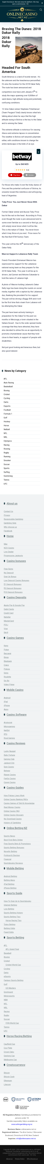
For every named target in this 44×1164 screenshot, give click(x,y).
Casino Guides (15, 787)
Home (10, 536)
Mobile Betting (15, 868)
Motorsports (9, 996)
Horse (6, 425)
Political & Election (12, 855)
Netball (7, 429)
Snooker (7, 460)
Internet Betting (10, 905)
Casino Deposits (16, 597)
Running (7, 456)
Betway (7, 771)
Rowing (7, 449)
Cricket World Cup (13, 965)
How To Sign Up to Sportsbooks (17, 901)
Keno (6, 646)
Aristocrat (8, 722)
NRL (5, 437)
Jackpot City (9, 763)
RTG (5, 734)
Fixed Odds (9, 932)
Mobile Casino (15, 689)
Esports (7, 406)
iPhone (7, 705)
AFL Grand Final (12, 949)
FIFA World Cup (12, 1023)
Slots (6, 673)
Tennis (6, 480)
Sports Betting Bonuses (14, 847)
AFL (5, 379)
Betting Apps (9, 880)
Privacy (7, 515)
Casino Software (17, 714)
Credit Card (8, 613)
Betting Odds (9, 928)
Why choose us (10, 527)
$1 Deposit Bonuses (12, 584)
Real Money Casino (12, 807)
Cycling (7, 398)
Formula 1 (8, 414)
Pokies (7, 669)
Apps (6, 709)
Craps (6, 665)
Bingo (6, 657)
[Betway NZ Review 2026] (22, 160)
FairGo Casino (10, 778)
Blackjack (8, 661)
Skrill (6, 632)
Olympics (8, 441)
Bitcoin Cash (9, 1077)
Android (7, 698)
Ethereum (8, 1081)
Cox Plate (8, 1048)
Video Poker (9, 684)
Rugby (6, 453)
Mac (5, 544)
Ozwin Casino (10, 782)
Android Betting (10, 876)
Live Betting (9, 909)
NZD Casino (9, 548)
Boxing (7, 390)
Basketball (8, 386)
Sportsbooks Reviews (13, 863)
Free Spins (8, 569)
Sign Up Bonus (10, 576)
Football (7, 410)
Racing (6, 445)
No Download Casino (13, 819)
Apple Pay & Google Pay (14, 605)
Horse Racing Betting (19, 1036)
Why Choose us (32, 1159)
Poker (6, 650)
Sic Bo (6, 681)
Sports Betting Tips (12, 917)
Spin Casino (9, 767)
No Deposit (9, 573)
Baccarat (7, 653)
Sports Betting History (13, 913)
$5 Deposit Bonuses (12, 588)
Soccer (7, 464)
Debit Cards (9, 609)
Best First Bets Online (13, 840)
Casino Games (15, 637)
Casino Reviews (16, 743)
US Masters (11, 988)
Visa (6, 629)
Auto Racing (9, 383)
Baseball (7, 953)
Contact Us (8, 511)
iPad (6, 702)
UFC (5, 484)
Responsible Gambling (13, 519)
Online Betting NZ (17, 828)
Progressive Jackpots (13, 555)
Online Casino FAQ (12, 811)
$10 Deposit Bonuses (13, 592)
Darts (6, 402)
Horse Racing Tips (13, 920)
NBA (6, 1000)
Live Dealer (9, 552)
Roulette (7, 677)
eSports (7, 976)
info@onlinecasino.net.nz (26, 1138)
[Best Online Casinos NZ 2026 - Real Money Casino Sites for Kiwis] (22, 14)
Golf (5, 418)
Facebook (8, 531)
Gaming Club (9, 759)
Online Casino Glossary (14, 815)
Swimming (8, 476)
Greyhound (8, 992)
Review (31, 175)
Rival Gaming (9, 738)
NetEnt (7, 730)
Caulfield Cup (9, 1044)
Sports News (9, 836)
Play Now (16, 175)
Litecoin (7, 1084)
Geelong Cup (9, 1056)
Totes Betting (9, 924)
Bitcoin (7, 1073)
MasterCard (9, 621)
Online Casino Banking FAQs (16, 799)
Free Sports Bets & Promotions (17, 844)
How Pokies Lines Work (14, 795)
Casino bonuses (16, 560)
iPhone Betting (10, 888)
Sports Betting (15, 937)
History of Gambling (12, 823)
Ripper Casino (10, 775)
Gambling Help (10, 523)
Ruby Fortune (9, 755)
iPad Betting (9, 884)
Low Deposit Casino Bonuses (16, 580)
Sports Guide (14, 893)
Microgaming (9, 726)
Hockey (7, 421)
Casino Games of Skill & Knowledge (19, 803)
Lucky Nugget (10, 751)
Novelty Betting (10, 851)
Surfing (7, 472)
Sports (6, 468)
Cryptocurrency (16, 1064)
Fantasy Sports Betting (13, 980)
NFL (5, 433)
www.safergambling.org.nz (21, 1124)
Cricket (7, 394)
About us (12, 503)
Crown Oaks (9, 1052)
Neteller (7, 617)
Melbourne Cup (10, 1060)
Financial (7, 859)
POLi (6, 625)
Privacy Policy (19, 1159)
